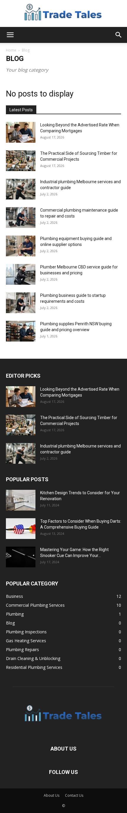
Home (11, 50)
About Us (51, 795)
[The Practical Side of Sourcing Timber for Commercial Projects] (20, 160)
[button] (10, 35)
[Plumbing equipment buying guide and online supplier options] (20, 246)
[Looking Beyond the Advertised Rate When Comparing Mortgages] (20, 132)
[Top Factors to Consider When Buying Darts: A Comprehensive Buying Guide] (20, 528)
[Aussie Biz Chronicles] (63, 13)
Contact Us (74, 795)
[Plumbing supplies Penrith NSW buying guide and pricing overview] (20, 331)
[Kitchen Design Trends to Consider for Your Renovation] (20, 500)
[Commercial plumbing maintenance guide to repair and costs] (20, 217)
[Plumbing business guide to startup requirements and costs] (20, 302)
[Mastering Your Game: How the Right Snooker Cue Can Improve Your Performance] (20, 557)
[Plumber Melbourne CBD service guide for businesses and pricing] (20, 274)
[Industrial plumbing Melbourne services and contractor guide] (20, 189)
